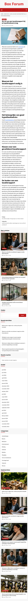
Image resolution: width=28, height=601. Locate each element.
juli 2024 (4, 410)
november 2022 (5, 423)
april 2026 (4, 378)
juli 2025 (4, 394)
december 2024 (5, 402)
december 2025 (5, 386)
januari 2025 (5, 399)
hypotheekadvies (9, 120)
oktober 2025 (5, 391)
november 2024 (5, 405)
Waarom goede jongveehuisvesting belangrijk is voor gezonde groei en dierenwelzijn (13, 349)
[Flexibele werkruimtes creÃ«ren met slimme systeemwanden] (14, 292)
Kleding (3, 446)
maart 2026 (4, 380)
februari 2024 (5, 415)
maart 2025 (4, 396)
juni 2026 (4, 372)
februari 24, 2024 (10, 25)
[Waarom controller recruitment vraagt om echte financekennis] (14, 241)
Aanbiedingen (5, 436)
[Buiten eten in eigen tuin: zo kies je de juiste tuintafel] (14, 481)
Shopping (4, 455)
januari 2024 (5, 418)
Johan (4, 25)
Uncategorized (5, 460)
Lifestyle (4, 449)
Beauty (3, 438)
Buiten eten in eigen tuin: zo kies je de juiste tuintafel (12, 326)
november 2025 (5, 388)
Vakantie (4, 463)
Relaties (4, 452)
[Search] (26, 10)
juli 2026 (4, 369)
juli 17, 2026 (9, 255)
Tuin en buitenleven (6, 457)
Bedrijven (4, 19)
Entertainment (5, 444)
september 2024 (6, 407)
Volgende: (14, 223)
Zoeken (3, 310)
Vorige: (12, 217)
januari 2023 (5, 421)
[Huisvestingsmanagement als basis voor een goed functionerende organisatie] (14, 267)
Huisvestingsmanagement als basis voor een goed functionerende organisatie (13, 278)
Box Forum (14, 4)
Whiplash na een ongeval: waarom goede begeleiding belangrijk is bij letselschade (11, 338)
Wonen (3, 465)
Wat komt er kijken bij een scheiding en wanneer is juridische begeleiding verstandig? (13, 344)
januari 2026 (5, 383)
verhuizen (21, 46)
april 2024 (4, 413)
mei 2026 (4, 375)
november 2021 (5, 426)
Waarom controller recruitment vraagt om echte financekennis (13, 332)
